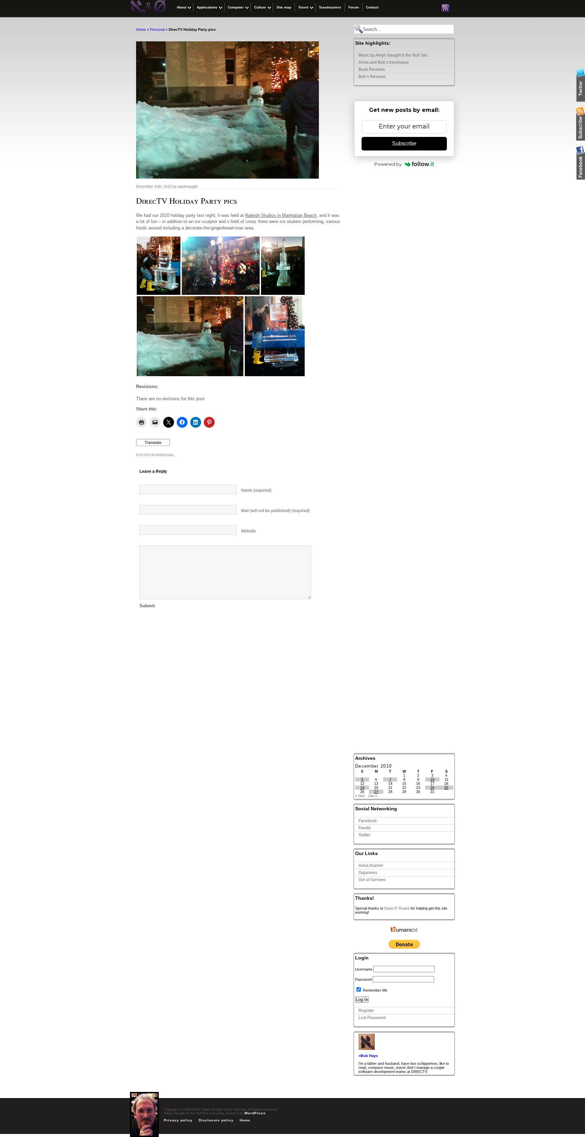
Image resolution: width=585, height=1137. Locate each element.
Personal (157, 29)
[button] (158, 266)
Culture (260, 7)
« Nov (360, 796)
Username (363, 969)
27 (376, 792)
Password (363, 979)
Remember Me (374, 990)
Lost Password (372, 1017)
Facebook (368, 820)
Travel (303, 7)
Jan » (372, 796)
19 (362, 788)
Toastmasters (330, 7)
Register (366, 1010)
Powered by (388, 164)
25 (446, 788)
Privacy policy (178, 1120)
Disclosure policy (216, 1120)
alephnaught (188, 186)
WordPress (255, 1113)
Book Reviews (372, 69)
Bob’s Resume (372, 76)
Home (141, 29)
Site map (284, 7)
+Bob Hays (368, 1056)
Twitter (364, 835)
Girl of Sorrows (372, 879)
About (181, 7)
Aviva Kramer (371, 865)
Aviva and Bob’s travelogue (384, 62)
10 (432, 779)
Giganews (368, 872)
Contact (372, 7)
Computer (236, 7)
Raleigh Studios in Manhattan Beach (281, 215)
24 (432, 788)
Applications (207, 7)
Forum (353, 7)
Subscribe (404, 143)
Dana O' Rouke (397, 908)
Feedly (365, 828)
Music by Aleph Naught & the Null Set (393, 55)
